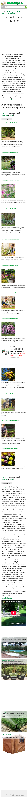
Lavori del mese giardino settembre (10, 420)
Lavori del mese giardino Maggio (10, 318)
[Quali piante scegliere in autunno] (8, 458)
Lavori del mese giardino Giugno (10, 265)
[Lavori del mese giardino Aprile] (8, 133)
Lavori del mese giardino (8, 13)
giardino (19, 12)
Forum (8, 7)
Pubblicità (23, 795)
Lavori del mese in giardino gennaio (10, 180)
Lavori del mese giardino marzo (9, 364)
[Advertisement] (14, 37)
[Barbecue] (14, 721)
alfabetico (4, 115)
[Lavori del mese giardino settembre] (8, 430)
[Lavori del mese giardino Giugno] (8, 276)
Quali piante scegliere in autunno (10, 448)
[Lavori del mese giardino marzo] (8, 374)
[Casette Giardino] (14, 744)
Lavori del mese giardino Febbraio (10, 208)
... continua (10, 100)
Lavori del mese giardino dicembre (10, 239)
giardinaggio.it (10, 12)
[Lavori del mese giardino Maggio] (8, 329)
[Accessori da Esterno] (14, 669)
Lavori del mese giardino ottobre (10, 152)
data (11, 115)
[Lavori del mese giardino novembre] (8, 404)
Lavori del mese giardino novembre (10, 393)
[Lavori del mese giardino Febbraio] (8, 219)
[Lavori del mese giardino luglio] (8, 302)
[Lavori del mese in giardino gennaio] (8, 191)
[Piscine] (14, 647)
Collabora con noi (15, 795)
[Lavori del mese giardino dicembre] (8, 249)
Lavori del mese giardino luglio (9, 292)
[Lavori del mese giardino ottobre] (8, 163)
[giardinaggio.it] (12, 3)
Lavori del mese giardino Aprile (9, 122)
